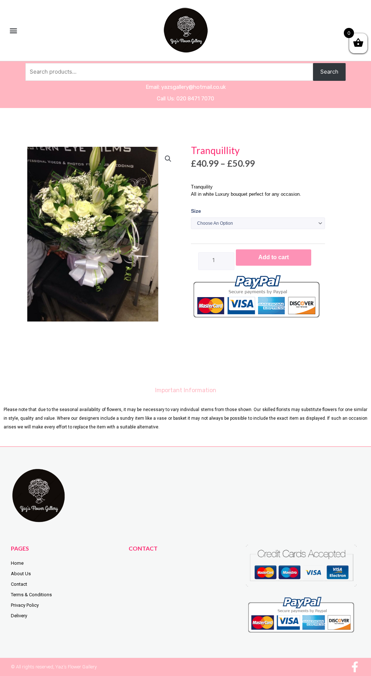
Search (329, 71)
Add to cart (273, 257)
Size (196, 211)
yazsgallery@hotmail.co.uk (193, 87)
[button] (13, 31)
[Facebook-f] (354, 667)
